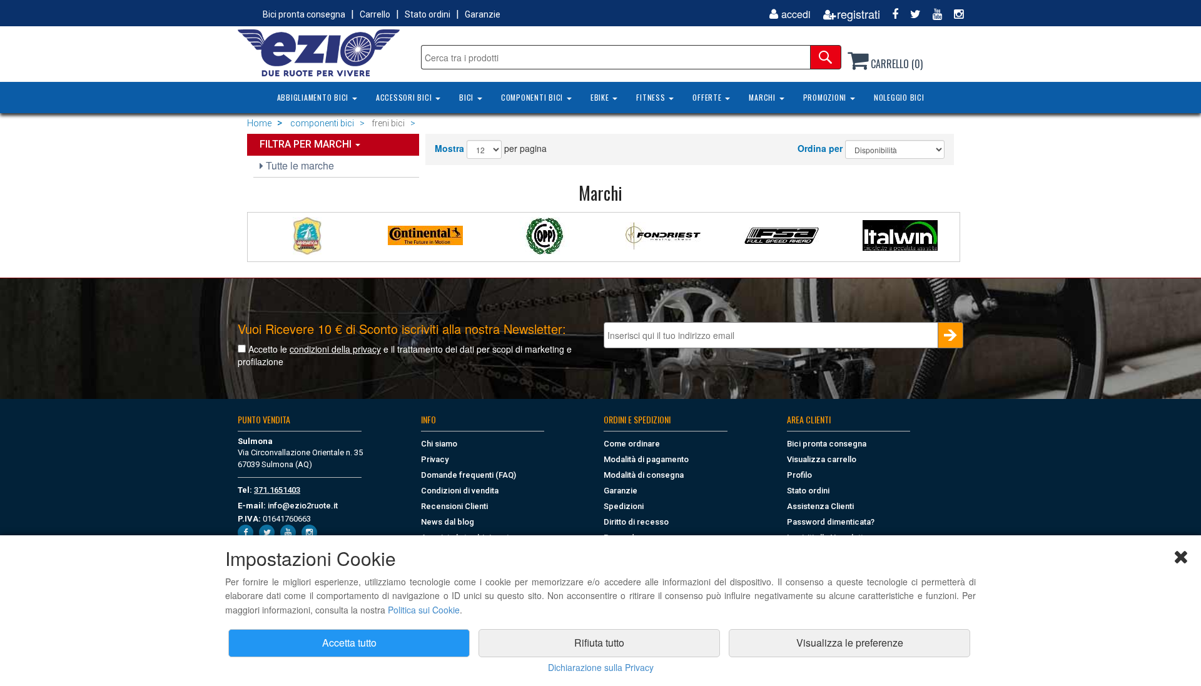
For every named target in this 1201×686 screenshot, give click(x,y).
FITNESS (651, 97)
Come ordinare (632, 443)
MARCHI (763, 97)
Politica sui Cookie (424, 609)
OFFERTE (708, 97)
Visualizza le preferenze (849, 642)
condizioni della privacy (335, 349)
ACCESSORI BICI (405, 97)
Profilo (799, 475)
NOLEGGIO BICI (899, 97)
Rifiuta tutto (599, 642)
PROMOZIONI (826, 97)
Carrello (375, 14)
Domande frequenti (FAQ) (468, 475)
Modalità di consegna (644, 475)
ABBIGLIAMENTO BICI (314, 97)
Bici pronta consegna (304, 14)
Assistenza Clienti (820, 506)
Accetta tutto (349, 642)
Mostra (449, 148)
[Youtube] (932, 14)
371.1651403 (277, 490)
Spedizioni (624, 506)
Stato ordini (427, 14)
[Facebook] (890, 14)
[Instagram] (954, 14)
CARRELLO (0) (895, 63)
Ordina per (820, 148)
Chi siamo (439, 443)
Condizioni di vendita (460, 490)
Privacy (434, 459)
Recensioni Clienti (454, 506)
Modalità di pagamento (646, 459)
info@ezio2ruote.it (303, 505)
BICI (467, 97)
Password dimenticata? (830, 522)
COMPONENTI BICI (533, 97)
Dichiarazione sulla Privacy (601, 667)
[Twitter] (911, 14)
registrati (858, 14)
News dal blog (447, 522)
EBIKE (601, 97)
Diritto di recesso (636, 522)
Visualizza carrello (821, 459)
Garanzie (482, 14)
